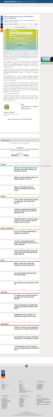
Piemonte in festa (4, 404)
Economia (3, 389)
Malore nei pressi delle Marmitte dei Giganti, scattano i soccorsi (26, 178)
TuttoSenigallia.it (22, 401)
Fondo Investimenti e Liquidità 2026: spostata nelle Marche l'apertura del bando (26, 306)
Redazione (21, 386)
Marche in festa (4, 398)
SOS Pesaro (28, 108)
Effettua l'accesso (15, 155)
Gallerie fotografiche (22, 390)
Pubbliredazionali (22, 388)
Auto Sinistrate (21, 402)
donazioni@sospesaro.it (13, 93)
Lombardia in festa (5, 403)
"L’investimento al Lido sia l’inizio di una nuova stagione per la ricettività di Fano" (26, 348)
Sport (3, 388)
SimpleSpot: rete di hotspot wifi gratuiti (43, 404)
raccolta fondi (35, 106)
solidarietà (23, 108)
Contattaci (21, 389)
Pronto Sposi (21, 405)
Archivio (20, 385)
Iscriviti (20, 387)
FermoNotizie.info (40, 388)
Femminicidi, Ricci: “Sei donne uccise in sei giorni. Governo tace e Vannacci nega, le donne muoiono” (26, 220)
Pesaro (30, 106)
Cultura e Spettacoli (5, 385)
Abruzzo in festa (4, 399)
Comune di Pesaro (9, 112)
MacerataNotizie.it (40, 387)
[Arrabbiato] (3, 123)
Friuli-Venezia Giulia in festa (6, 401)
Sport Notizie (21, 404)
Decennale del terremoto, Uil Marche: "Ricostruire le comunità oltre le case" (26, 337)
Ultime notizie (21, 384)
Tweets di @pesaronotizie (46, 166)
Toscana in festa (4, 406)
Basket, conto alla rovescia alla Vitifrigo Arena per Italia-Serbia (24, 264)
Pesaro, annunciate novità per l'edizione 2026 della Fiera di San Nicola (24, 188)
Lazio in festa (4, 402)
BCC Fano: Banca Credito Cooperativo (43, 399)
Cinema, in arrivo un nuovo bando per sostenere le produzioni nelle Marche (26, 328)
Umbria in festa (4, 407)
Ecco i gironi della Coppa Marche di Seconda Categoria (25, 273)
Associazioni (4, 387)
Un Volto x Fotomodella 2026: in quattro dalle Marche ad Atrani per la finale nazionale (26, 242)
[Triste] (10, 123)
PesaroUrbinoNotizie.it (40, 385)
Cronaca (35, 24)
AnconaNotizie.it (39, 386)
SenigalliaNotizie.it (22, 398)
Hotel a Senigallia (39, 400)
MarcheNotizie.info (40, 384)
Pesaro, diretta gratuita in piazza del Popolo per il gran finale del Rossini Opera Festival (26, 252)
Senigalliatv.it (21, 399)
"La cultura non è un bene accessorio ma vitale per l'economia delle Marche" (26, 297)
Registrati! (26, 155)
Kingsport (20, 403)
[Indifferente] (18, 123)
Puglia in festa (4, 405)
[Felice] (25, 123)
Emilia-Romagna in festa (6, 400)
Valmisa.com (21, 400)
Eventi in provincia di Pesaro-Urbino (25, 391)
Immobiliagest (21, 406)
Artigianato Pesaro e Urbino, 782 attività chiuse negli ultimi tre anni (25, 315)
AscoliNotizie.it (39, 389)
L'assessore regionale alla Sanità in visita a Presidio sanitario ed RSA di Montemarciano (25, 210)
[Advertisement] (47, 35)
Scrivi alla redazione (22, 392)
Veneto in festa (4, 408)
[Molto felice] (33, 123)
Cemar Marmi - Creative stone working (43, 401)
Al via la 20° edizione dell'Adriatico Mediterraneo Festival (25, 232)
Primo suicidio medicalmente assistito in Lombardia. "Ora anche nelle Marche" (26, 201)
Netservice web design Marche (42, 398)
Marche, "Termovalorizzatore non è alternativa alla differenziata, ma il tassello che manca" (25, 169)
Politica (3, 386)
